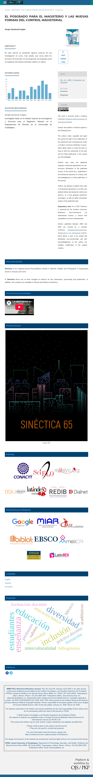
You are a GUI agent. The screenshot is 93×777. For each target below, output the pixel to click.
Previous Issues (13, 326)
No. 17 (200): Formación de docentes (37, 10)
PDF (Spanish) (63, 58)
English (7, 579)
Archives (16, 10)
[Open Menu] (4, 2)
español (8, 583)
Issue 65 (46, 443)
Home (7, 10)
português (9, 587)
